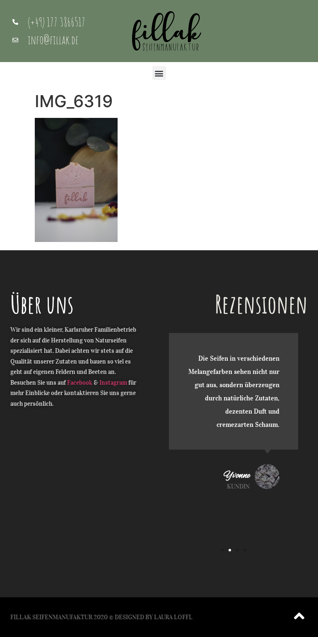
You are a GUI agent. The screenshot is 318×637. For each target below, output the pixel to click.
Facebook (79, 382)
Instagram (113, 382)
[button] (159, 73)
